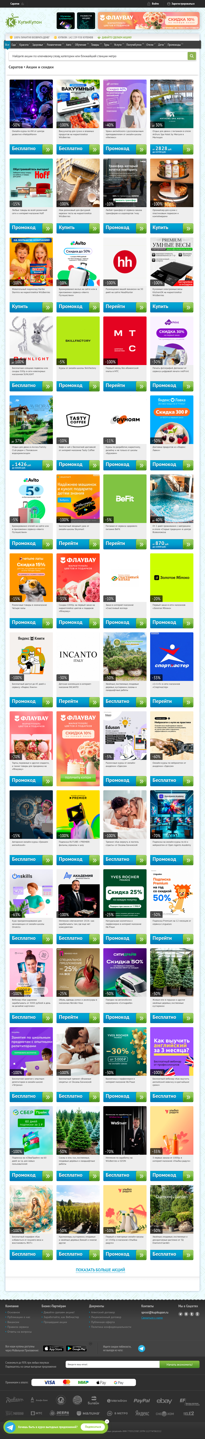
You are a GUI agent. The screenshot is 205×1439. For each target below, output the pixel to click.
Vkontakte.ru (186, 1314)
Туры (108, 44)
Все (7, 45)
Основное (13, 1312)
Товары (96, 44)
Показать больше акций (100, 1269)
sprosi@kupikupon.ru (154, 1312)
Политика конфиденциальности (111, 1327)
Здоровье (38, 44)
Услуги (119, 44)
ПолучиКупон (135, 44)
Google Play (76, 1348)
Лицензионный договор (106, 1317)
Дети (161, 44)
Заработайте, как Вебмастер (61, 1317)
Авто (69, 44)
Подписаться (93, 1427)
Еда (14, 44)
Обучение (82, 44)
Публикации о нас (18, 1317)
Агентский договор (103, 1312)
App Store (53, 1348)
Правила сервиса (18, 1327)
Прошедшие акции (55, 1322)
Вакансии (13, 1322)
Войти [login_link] (155, 3)
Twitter (192, 1314)
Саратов (14, 3)
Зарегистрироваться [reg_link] (183, 3)
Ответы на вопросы (19, 1331)
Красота (24, 44)
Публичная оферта (103, 1322)
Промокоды (175, 44)
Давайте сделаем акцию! (59, 1312)
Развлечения (55, 44)
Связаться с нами (152, 1317)
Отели (151, 44)
